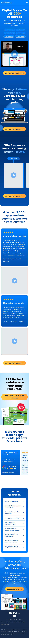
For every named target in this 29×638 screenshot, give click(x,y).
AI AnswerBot (20, 36)
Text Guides (20, 33)
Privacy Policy (20, 622)
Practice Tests (9, 36)
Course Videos (9, 33)
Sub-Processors (5, 624)
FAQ (2, 622)
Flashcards (20, 30)
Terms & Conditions (10, 622)
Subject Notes (9, 30)
